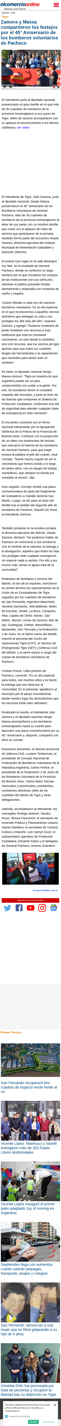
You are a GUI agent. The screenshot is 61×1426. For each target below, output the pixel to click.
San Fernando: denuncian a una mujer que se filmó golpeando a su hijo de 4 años (29, 1329)
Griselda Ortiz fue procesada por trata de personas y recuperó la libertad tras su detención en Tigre (28, 1390)
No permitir (49, 1421)
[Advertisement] (30, 162)
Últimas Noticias (11, 1032)
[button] (30, 868)
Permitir (33, 1421)
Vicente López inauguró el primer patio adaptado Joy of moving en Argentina (28, 1208)
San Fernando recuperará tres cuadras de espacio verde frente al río (29, 1087)
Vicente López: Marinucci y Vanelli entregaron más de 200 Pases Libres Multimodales (29, 1147)
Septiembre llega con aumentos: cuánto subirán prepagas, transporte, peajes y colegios (27, 1268)
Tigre (4, 16)
